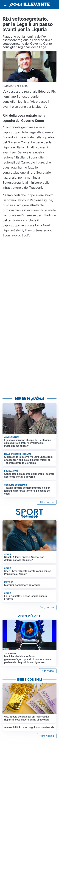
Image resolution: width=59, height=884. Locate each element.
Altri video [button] (48, 670)
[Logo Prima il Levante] (29, 4)
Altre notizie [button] (47, 502)
